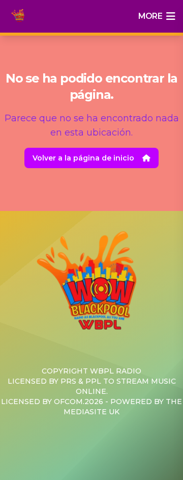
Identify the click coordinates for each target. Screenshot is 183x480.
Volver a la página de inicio (83, 158)
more (150, 16)
